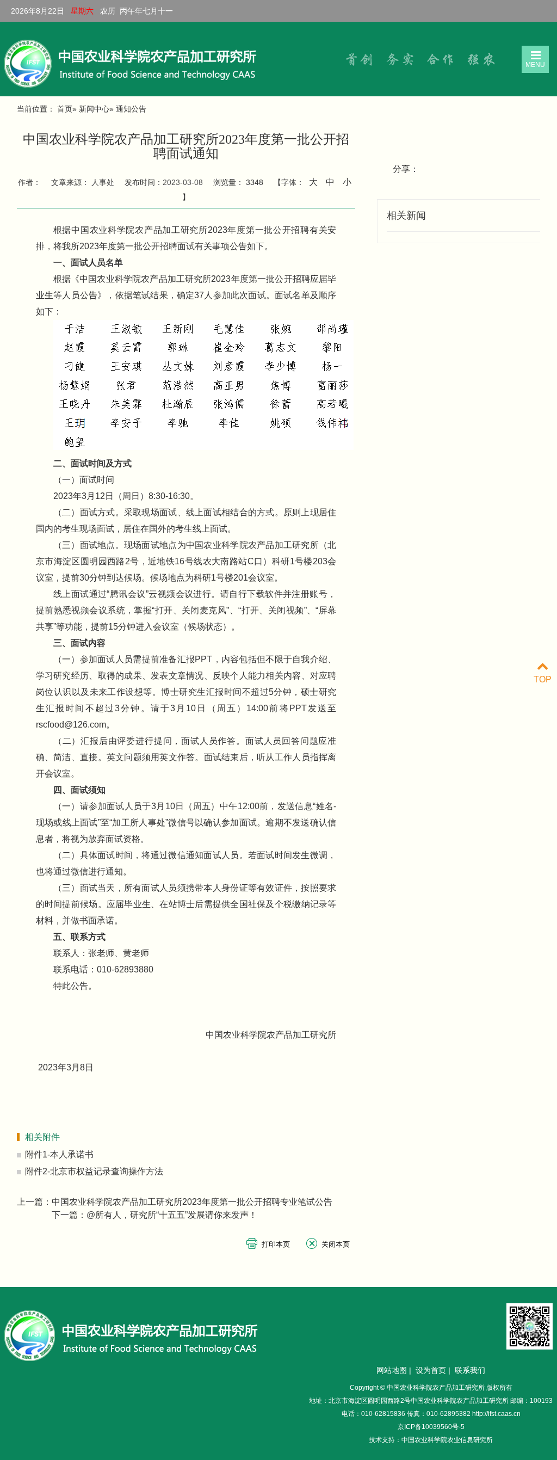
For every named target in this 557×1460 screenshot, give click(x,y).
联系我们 (470, 1370)
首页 (64, 108)
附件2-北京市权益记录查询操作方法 (94, 1171)
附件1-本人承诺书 (59, 1154)
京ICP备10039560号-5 (431, 1427)
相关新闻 (406, 215)
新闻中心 (94, 108)
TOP (543, 679)
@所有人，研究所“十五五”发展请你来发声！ (171, 1214)
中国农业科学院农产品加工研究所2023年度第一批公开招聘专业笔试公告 (192, 1201)
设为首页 (431, 1370)
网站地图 (391, 1370)
